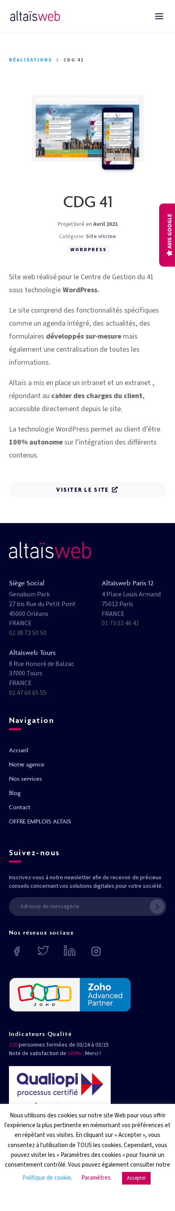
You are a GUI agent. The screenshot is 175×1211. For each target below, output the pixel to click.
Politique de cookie (46, 1178)
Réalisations (30, 60)
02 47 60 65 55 (27, 692)
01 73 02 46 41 (120, 623)
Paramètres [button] (96, 1178)
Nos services (25, 778)
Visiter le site (82, 489)
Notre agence (26, 764)
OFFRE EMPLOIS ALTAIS (40, 821)
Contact (20, 807)
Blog (14, 793)
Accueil (18, 750)
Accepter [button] (136, 1178)
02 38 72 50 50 (27, 632)
